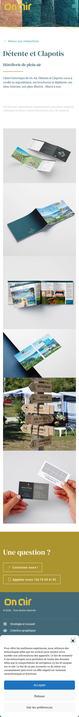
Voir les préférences (39, 707)
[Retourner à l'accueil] (18, 6)
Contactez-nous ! (25, 567)
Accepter (40, 685)
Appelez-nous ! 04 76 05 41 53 (34, 579)
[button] (73, 640)
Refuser (39, 696)
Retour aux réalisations (23, 41)
